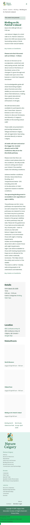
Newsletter (6, 458)
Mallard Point (8, 387)
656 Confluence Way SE (12, 329)
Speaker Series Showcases (11, 479)
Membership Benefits (9, 489)
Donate (5, 495)
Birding (16, 10)
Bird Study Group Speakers (11, 481)
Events (10, 10)
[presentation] (15, 352)
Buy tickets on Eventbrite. (13, 49)
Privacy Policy (15, 513)
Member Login (17, 504)
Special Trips (6, 477)
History (5, 455)
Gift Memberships (8, 491)
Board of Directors (8, 456)
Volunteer (6, 493)
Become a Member (8, 488)
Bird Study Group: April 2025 (19, 425)
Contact (8, 504)
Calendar (6, 473)
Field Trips (8, 298)
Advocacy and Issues (9, 460)
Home (5, 10)
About (20, 501)
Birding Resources (8, 462)
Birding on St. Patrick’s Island (13, 413)
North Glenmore (9, 362)
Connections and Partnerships (12, 466)
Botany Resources (8, 464)
